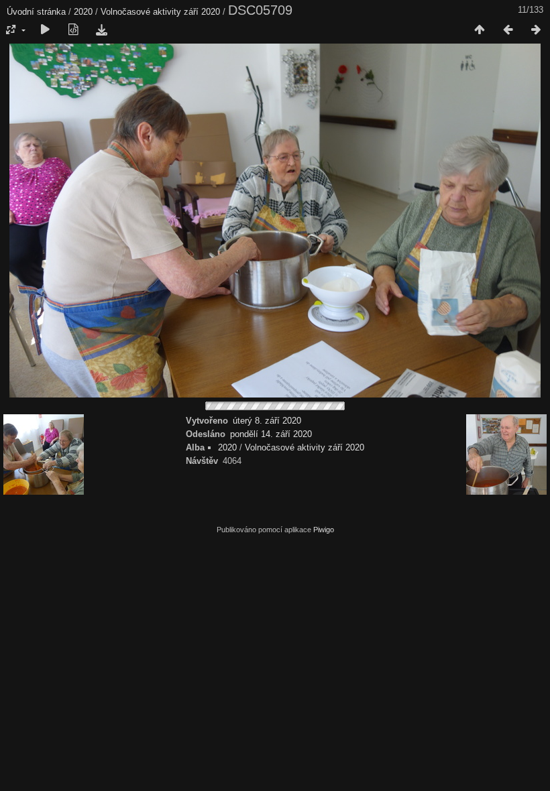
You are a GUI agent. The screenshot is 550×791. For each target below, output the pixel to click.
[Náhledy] (479, 30)
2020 (83, 12)
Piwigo (323, 530)
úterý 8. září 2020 (267, 421)
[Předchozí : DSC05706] (508, 30)
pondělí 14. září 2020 (271, 434)
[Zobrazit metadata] (73, 30)
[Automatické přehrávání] (45, 30)
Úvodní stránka (36, 12)
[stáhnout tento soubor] (101, 30)
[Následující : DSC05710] (536, 30)
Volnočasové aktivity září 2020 (160, 12)
